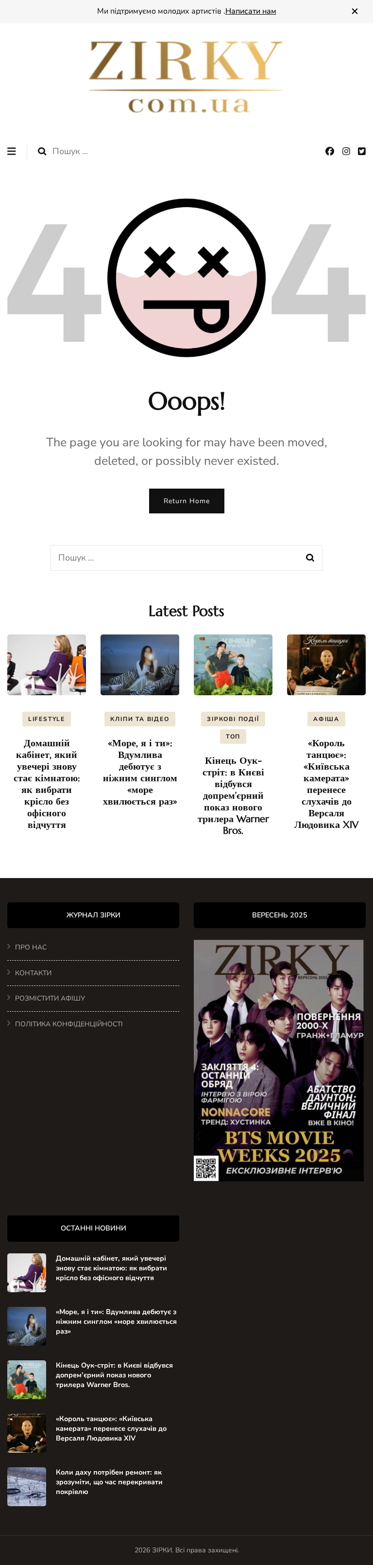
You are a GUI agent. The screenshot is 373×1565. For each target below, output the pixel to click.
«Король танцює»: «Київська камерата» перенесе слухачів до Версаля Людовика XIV (326, 784)
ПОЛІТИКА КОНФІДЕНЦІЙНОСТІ (69, 1024)
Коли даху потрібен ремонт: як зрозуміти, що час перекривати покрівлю (109, 1481)
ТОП (233, 736)
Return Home (187, 501)
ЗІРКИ (162, 1550)
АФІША (326, 719)
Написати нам (250, 11)
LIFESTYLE (46, 719)
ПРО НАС (31, 947)
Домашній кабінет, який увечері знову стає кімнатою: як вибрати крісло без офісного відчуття (47, 784)
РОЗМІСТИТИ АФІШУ (50, 998)
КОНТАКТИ (33, 973)
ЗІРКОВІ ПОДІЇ (233, 719)
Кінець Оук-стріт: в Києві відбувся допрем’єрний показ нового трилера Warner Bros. (233, 796)
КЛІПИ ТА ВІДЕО (139, 719)
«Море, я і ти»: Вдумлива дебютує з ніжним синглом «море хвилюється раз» (140, 772)
